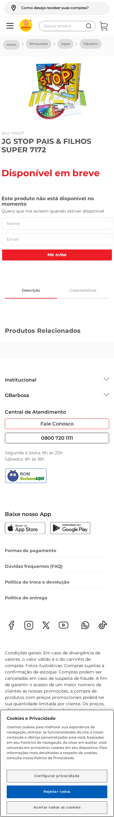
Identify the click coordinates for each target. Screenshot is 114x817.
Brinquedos (38, 44)
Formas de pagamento (30, 550)
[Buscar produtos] (88, 26)
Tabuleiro (90, 44)
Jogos (65, 44)
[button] (49, 8)
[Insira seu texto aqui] (103, 627)
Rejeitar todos (57, 791)
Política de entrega (26, 597)
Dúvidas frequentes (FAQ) (34, 566)
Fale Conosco (57, 424)
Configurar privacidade (57, 776)
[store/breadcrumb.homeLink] (11, 45)
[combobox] (67, 26)
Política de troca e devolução (37, 582)
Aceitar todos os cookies (57, 807)
